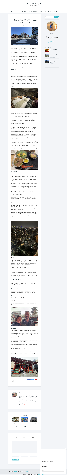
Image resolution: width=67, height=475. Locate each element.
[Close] (65, 449)
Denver (41, 11)
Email (22, 454)
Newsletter (55, 11)
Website (31, 454)
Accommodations (23, 18)
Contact (49, 11)
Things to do (16, 11)
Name (13, 454)
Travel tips (35, 11)
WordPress (15, 471)
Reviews (29, 11)
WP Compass (27, 471)
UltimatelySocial (41, 474)
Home (11, 11)
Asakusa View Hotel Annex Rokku (28, 73)
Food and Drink (23, 11)
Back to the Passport (33, 3)
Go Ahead (30, 49)
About (45, 11)
